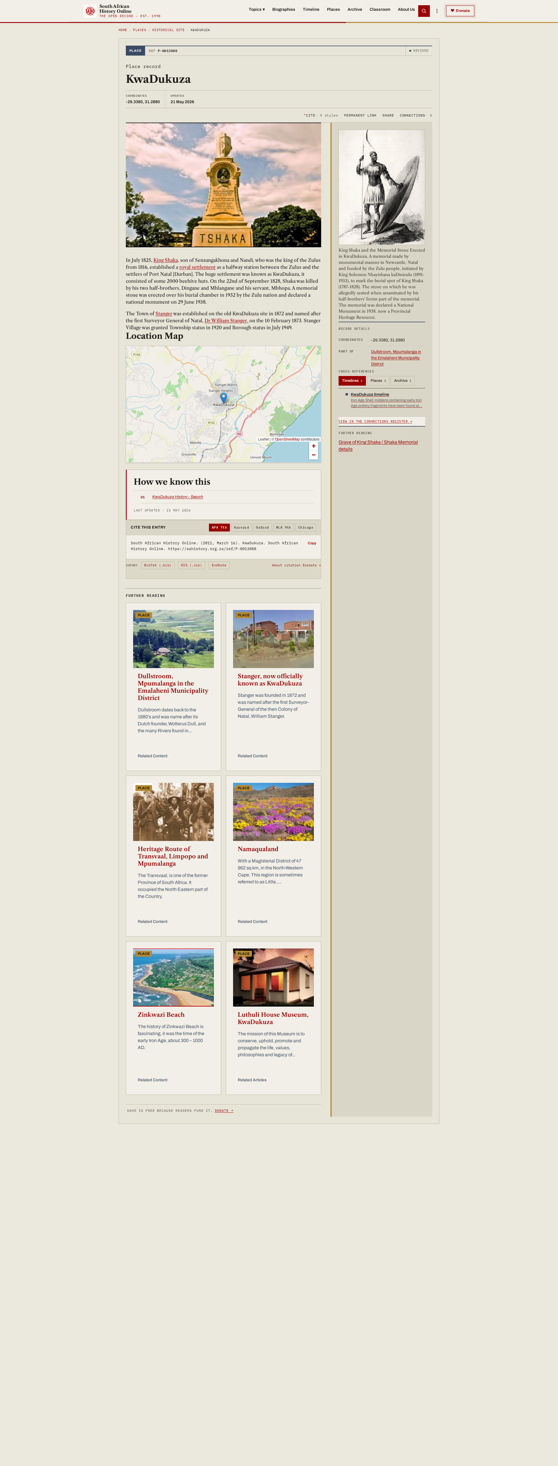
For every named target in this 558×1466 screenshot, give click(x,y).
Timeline (311, 9)
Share (388, 115)
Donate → (224, 1110)
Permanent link (360, 115)
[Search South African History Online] (424, 11)
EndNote (219, 565)
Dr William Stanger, (226, 320)
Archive (355, 9)
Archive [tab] (402, 381)
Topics (257, 9)
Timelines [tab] (352, 381)
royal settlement (197, 267)
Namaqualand (258, 849)
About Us (406, 9)
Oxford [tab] (262, 527)
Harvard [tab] (241, 527)
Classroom (380, 9)
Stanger (163, 313)
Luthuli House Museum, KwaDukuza (273, 1018)
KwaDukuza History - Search (177, 497)
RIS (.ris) (191, 565)
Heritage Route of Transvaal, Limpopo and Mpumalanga (173, 856)
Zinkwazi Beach (161, 1014)
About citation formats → (296, 565)
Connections (416, 115)
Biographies (283, 9)
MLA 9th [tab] (283, 527)
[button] (223, 398)
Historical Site (168, 30)
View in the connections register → (375, 421)
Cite (321, 115)
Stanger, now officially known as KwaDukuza (270, 680)
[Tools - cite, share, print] (436, 11)
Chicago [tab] (305, 527)
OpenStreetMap (287, 438)
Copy (312, 543)
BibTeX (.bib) (157, 565)
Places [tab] (378, 381)
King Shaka (165, 260)
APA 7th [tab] (219, 527)
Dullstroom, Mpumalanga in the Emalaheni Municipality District (173, 687)
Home (123, 30)
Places (333, 9)
